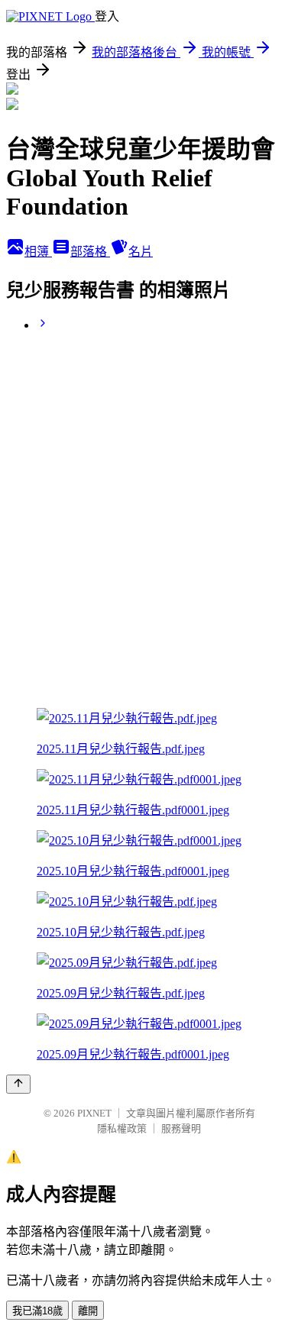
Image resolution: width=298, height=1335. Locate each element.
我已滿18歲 (37, 1311)
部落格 (90, 251)
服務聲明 (181, 1128)
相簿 (38, 251)
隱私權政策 (122, 1128)
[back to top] (18, 1084)
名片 (140, 251)
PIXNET (94, 1113)
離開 (88, 1311)
